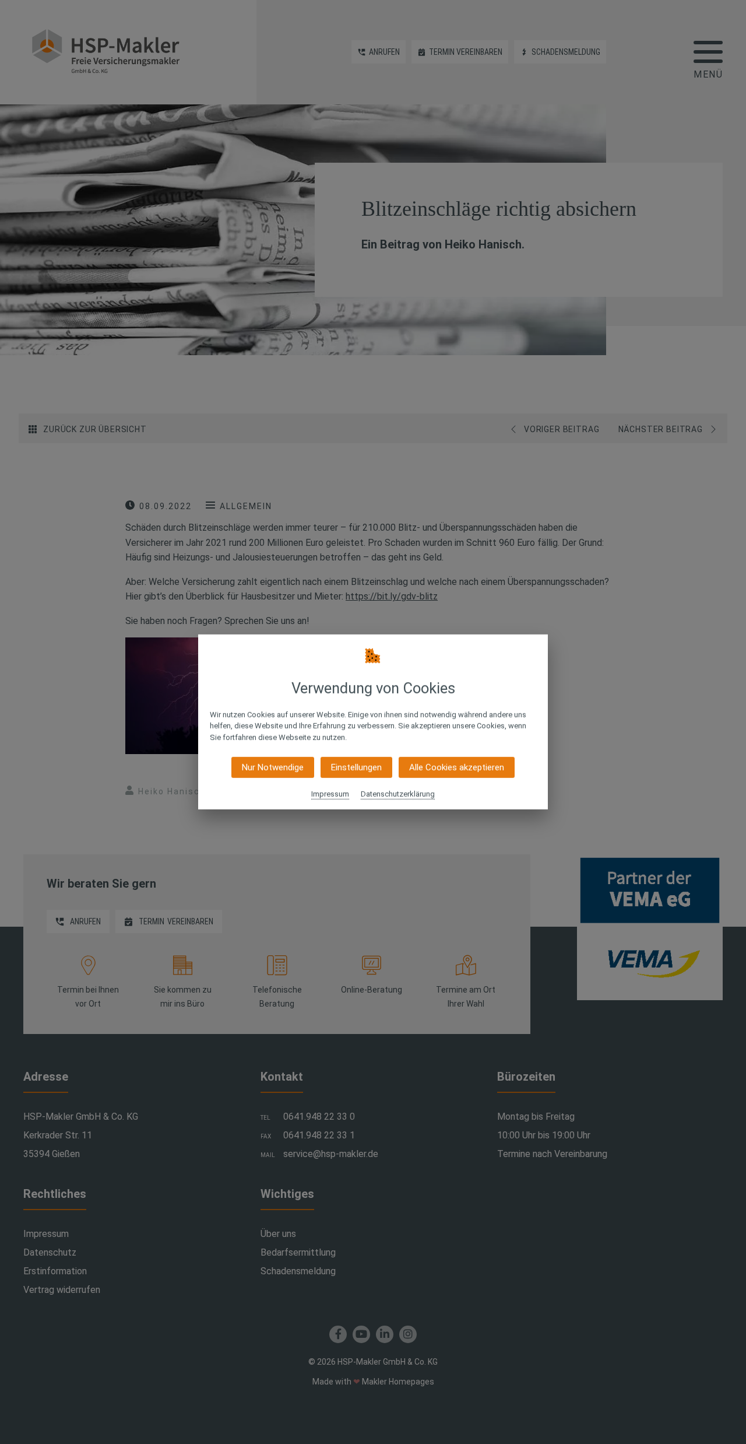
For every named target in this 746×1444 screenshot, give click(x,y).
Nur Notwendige (273, 767)
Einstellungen (356, 767)
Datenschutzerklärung (398, 794)
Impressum (330, 794)
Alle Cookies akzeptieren (456, 767)
